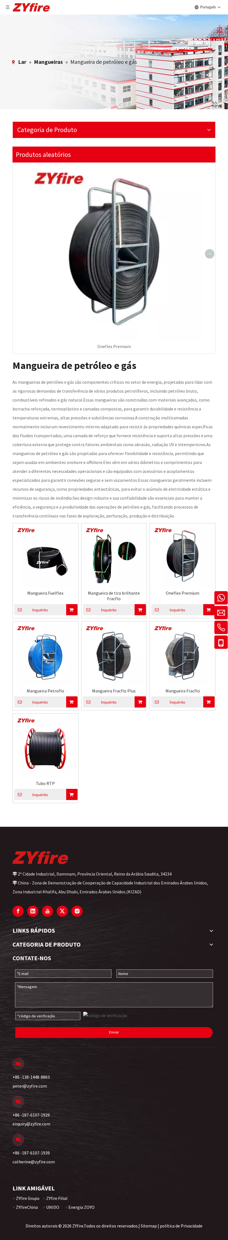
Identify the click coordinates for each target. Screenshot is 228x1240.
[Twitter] (62, 911)
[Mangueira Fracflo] (182, 653)
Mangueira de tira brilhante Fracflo (114, 595)
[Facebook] (18, 911)
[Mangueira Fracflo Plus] (114, 653)
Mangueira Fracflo (182, 691)
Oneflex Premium (114, 346)
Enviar (114, 1032)
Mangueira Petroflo (45, 691)
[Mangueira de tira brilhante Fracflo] (114, 555)
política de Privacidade (181, 1226)
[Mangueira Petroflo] (45, 653)
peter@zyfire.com (30, 1086)
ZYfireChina (27, 1207)
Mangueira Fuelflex (45, 593)
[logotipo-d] (40, 857)
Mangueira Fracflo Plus (114, 691)
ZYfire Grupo (27, 1198)
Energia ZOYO (81, 1207)
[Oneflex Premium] (182, 555)
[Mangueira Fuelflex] (45, 555)
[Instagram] (77, 911)
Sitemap (149, 1226)
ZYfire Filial (57, 1198)
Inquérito (40, 610)
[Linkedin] (32, 911)
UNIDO (52, 1207)
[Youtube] (47, 911)
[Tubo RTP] (45, 745)
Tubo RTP (45, 783)
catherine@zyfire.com (34, 1161)
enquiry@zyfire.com (31, 1124)
